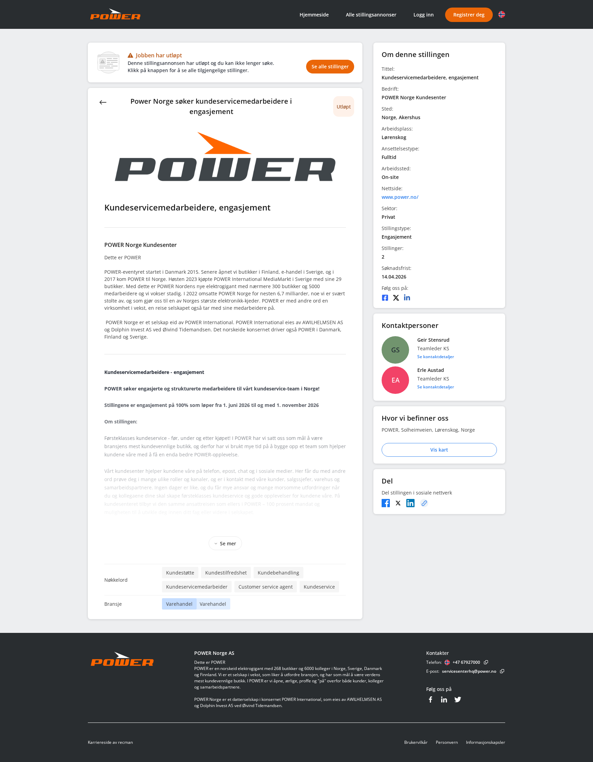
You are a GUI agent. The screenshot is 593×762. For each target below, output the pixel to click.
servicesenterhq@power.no (469, 671)
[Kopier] (424, 503)
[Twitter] (396, 297)
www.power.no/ (400, 197)
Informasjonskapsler (485, 742)
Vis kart (439, 449)
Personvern (447, 742)
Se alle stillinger (330, 66)
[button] (501, 14)
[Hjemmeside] (141, 659)
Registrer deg (469, 14)
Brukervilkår (416, 742)
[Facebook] (385, 297)
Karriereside (100, 742)
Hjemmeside (314, 14)
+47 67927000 (466, 662)
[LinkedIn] (407, 297)
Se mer (228, 543)
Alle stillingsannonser (371, 14)
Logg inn (424, 14)
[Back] (103, 102)
